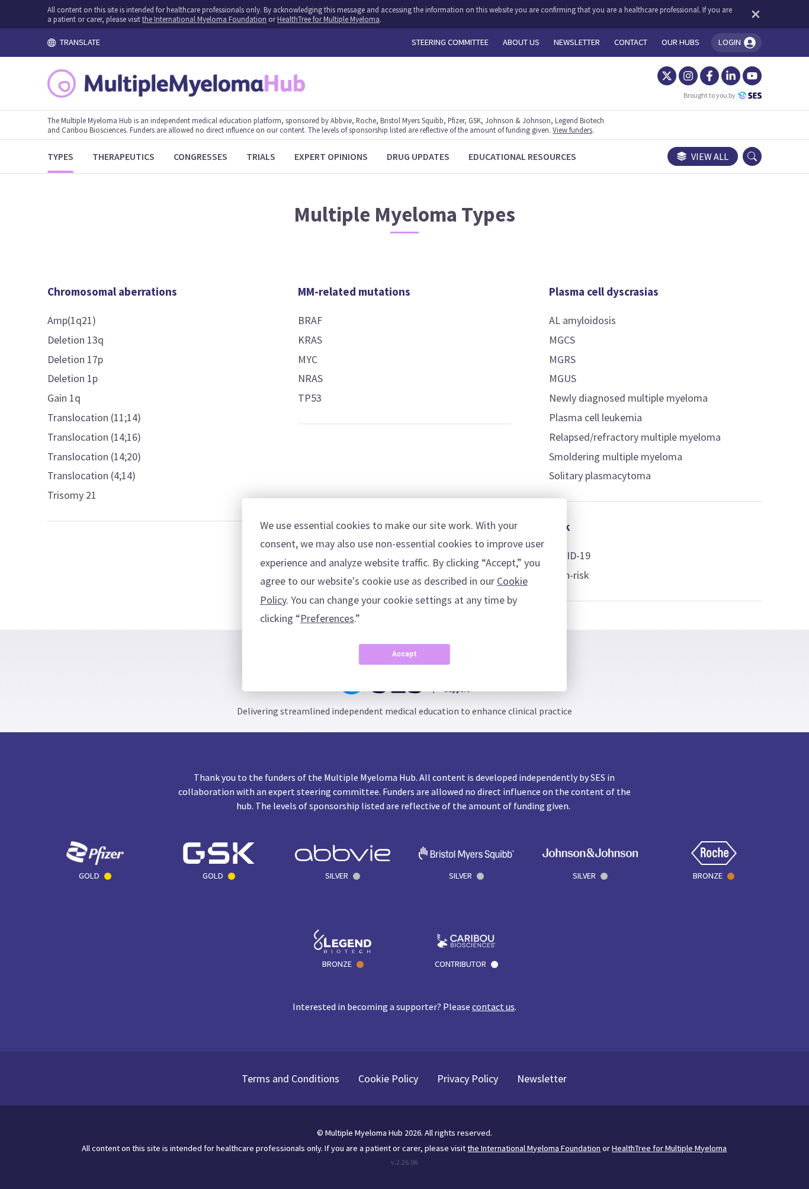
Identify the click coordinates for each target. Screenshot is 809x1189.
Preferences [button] (327, 618)
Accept (404, 654)
